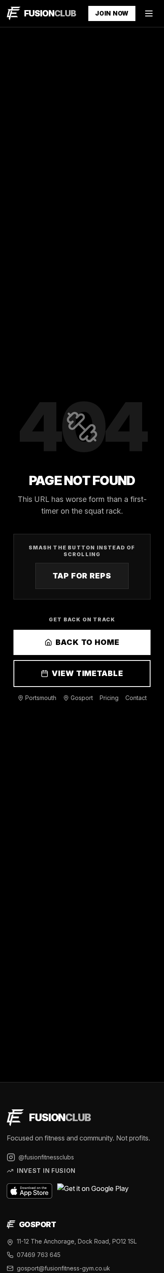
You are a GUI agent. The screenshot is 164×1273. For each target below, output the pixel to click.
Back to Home (87, 642)
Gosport (82, 697)
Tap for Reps (82, 575)
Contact (136, 697)
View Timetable (87, 673)
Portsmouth (40, 697)
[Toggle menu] (148, 13)
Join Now (112, 13)
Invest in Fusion (46, 1170)
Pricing (109, 697)
